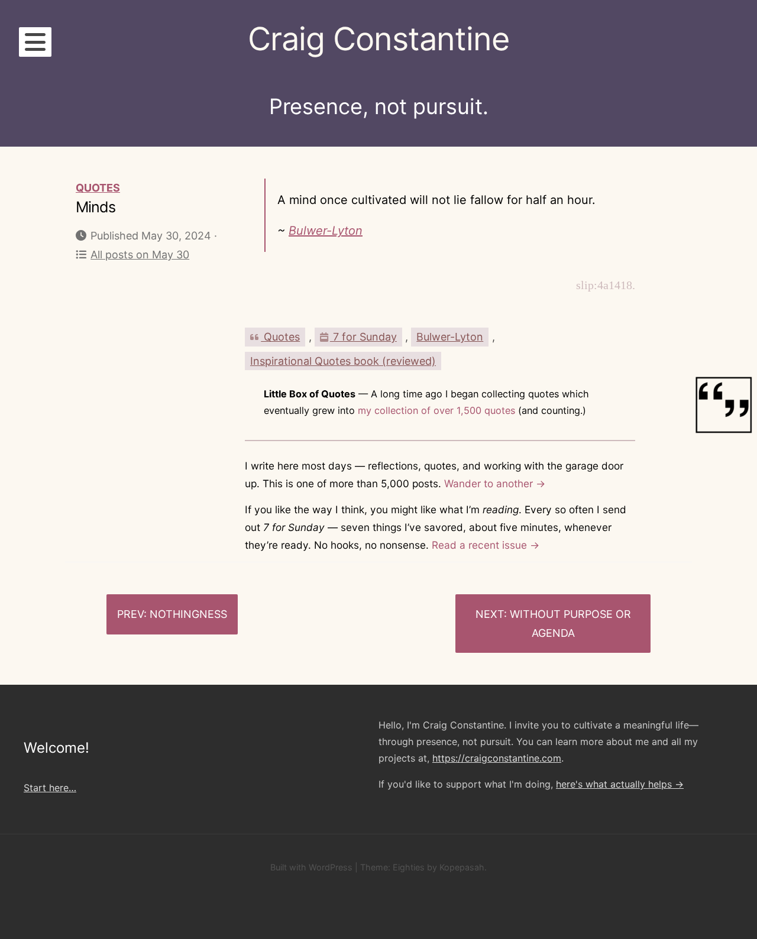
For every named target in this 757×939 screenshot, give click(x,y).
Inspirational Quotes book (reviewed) (343, 361)
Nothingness (188, 614)
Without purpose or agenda (570, 623)
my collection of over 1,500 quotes (436, 410)
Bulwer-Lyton (326, 231)
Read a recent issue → (485, 545)
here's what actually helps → (620, 784)
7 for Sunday (363, 337)
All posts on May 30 (139, 254)
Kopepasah (461, 867)
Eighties (409, 867)
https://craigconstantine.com (496, 758)
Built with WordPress (311, 867)
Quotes (98, 188)
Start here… (50, 788)
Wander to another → (494, 483)
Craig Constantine (378, 39)
